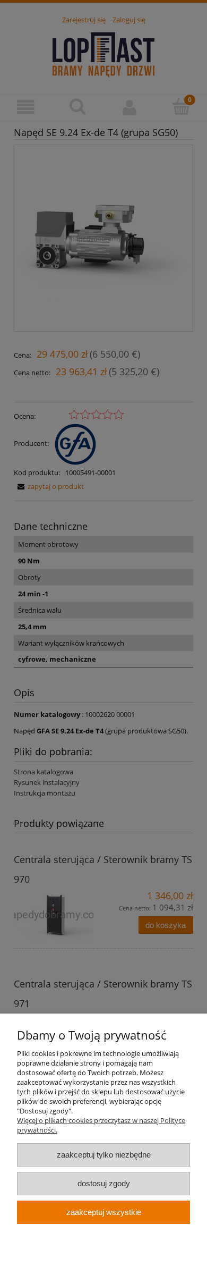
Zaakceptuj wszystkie (103, 1212)
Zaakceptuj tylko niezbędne (104, 1154)
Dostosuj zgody (103, 1183)
